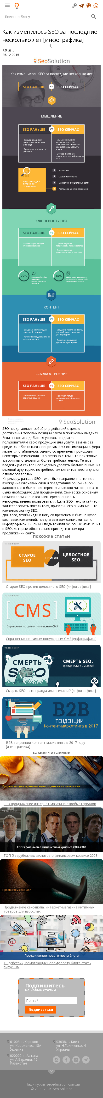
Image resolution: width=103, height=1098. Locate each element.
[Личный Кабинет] (74, 5)
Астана (32, 1055)
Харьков (31, 1041)
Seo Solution (63, 1089)
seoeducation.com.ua (63, 1084)
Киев (75, 1041)
